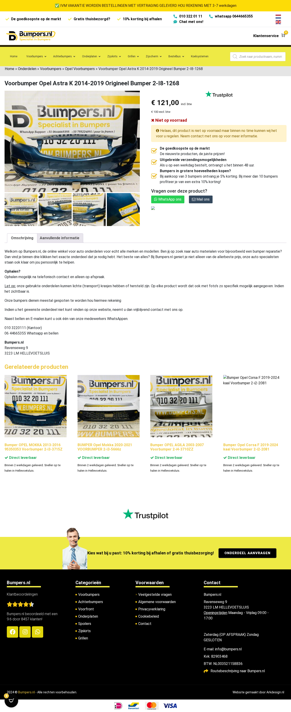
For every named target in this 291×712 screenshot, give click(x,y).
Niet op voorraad (170, 120)
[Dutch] (278, 16)
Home (9, 69)
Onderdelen (27, 69)
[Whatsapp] (37, 632)
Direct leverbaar (22, 457)
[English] (278, 22)
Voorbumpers (50, 69)
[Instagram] (25, 632)
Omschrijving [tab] (22, 238)
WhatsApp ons (169, 199)
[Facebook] (12, 632)
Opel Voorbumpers (80, 69)
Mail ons (203, 199)
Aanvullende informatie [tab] (59, 238)
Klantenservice (266, 36)
